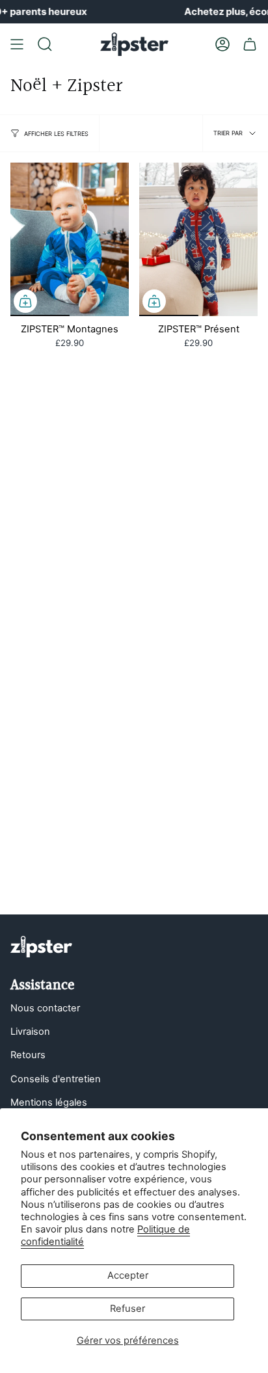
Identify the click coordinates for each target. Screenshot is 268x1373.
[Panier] (249, 44)
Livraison (30, 1031)
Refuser (127, 1308)
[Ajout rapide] (25, 301)
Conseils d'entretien (55, 1079)
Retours (28, 1055)
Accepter (127, 1275)
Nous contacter (45, 1008)
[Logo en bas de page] (41, 946)
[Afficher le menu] (17, 44)
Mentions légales (48, 1102)
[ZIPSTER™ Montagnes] (69, 240)
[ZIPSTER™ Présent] (198, 240)
